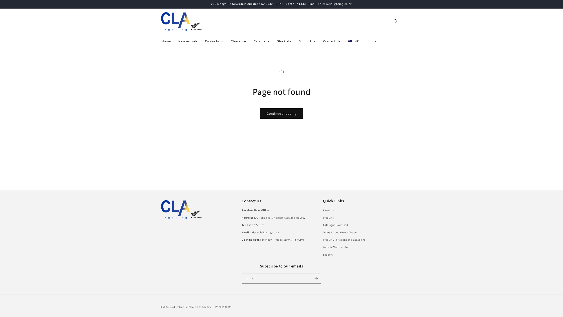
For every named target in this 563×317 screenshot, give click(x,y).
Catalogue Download (335, 225)
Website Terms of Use (336, 247)
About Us (328, 210)
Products (328, 217)
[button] (396, 21)
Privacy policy (223, 306)
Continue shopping (281, 113)
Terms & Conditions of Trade (340, 232)
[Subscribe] (316, 278)
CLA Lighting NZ (179, 306)
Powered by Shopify (199, 306)
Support (328, 254)
